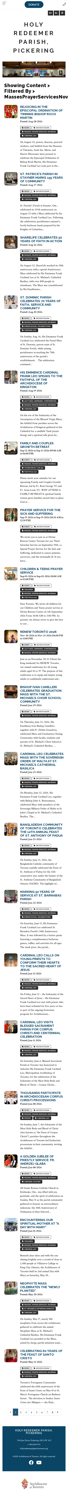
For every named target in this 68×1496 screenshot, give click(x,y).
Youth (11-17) (30, 472)
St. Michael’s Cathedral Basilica (39, 1309)
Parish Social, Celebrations (37, 326)
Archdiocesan (42, 128)
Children (28, 589)
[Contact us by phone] (64, 4)
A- (56, 13)
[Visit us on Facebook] (31, 1463)
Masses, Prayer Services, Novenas (40, 132)
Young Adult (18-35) (33, 468)
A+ (50, 13)
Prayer (27, 1118)
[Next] (57, 1412)
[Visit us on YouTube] (39, 1463)
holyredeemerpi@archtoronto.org (34, 1448)
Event (27, 460)
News (26, 128)
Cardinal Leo (30, 136)
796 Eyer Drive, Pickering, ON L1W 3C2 (34, 1440)
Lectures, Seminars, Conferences (40, 401)
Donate (34, 4)
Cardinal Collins (32, 1182)
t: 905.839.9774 (34, 1444)
